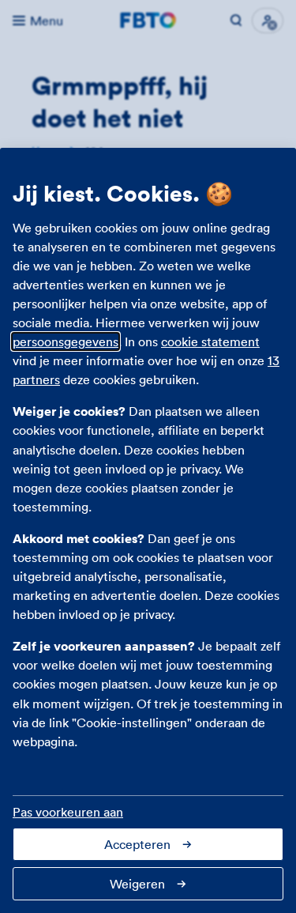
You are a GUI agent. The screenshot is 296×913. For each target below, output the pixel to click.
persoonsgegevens (65, 341)
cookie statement (210, 341)
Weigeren (137, 884)
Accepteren (137, 844)
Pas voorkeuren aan (68, 812)
